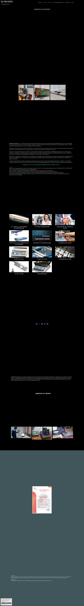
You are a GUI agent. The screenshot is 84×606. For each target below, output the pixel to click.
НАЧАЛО (40, 2)
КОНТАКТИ (67, 2)
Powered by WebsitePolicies (4, 604)
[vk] (47, 324)
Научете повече (3, 601)
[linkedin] (42, 324)
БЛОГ (72, 2)
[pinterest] (45, 324)
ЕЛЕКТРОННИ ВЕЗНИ (58, 2)
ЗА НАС (45, 2)
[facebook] (36, 324)
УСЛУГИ (49, 2)
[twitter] (39, 324)
